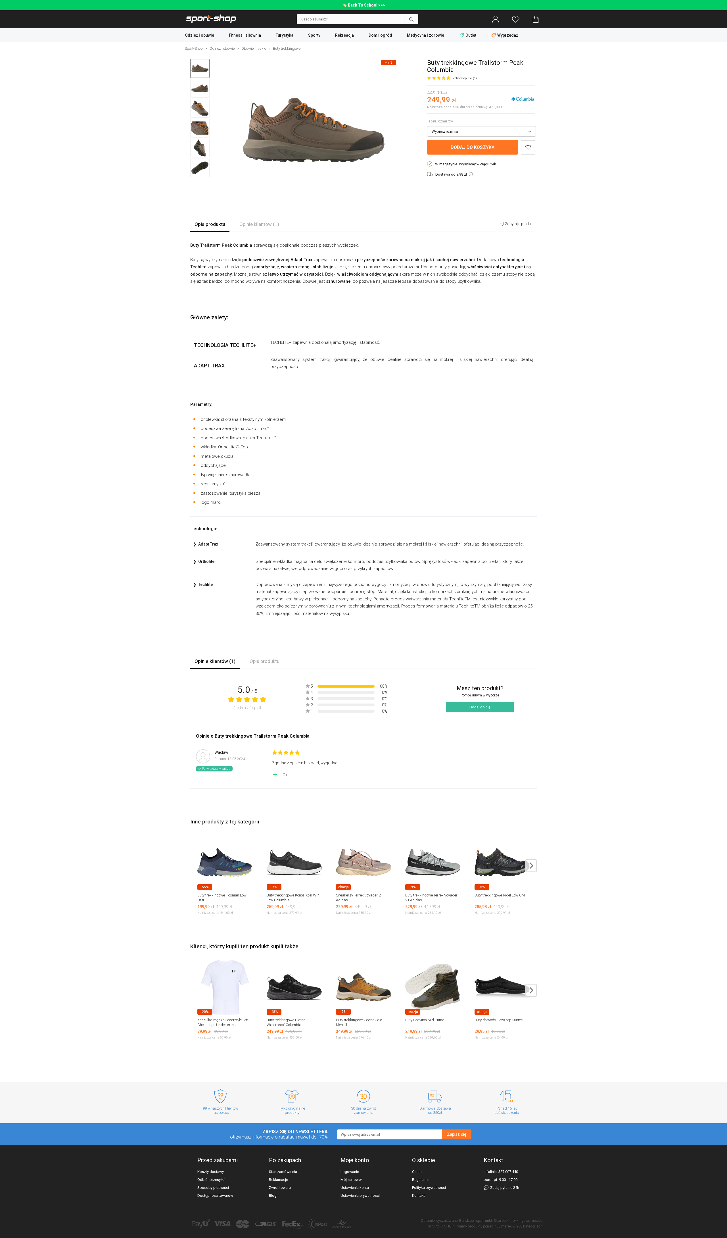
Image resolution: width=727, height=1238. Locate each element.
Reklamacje (278, 1179)
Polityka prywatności (429, 1187)
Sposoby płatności (213, 1187)
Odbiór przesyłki (211, 1179)
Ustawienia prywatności (360, 1195)
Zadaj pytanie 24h (504, 1187)
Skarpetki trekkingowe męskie (518, 1220)
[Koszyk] (536, 19)
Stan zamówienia (283, 1172)
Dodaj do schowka (528, 147)
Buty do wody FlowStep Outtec (499, 1020)
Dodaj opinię (479, 707)
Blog (273, 1195)
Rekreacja (344, 35)
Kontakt (418, 1195)
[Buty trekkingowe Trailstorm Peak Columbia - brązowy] (314, 130)
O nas (416, 1172)
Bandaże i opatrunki (475, 1220)
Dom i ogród (380, 35)
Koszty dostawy (210, 1172)
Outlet (471, 35)
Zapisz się (456, 1134)
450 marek (503, 1226)
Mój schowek (351, 1179)
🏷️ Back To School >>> (363, 5)
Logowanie (349, 1172)
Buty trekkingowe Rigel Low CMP (501, 895)
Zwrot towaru (280, 1187)
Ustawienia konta (354, 1187)
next (531, 865)
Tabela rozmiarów (440, 121)
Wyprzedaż (507, 35)
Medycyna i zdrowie (425, 35)
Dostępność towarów (215, 1195)
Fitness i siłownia (245, 35)
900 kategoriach (529, 1226)
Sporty (314, 35)
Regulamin (420, 1179)
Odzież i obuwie (199, 35)
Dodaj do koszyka (472, 147)
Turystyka (284, 35)
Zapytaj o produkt (519, 224)
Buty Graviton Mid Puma (424, 1020)
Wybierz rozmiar (445, 131)
